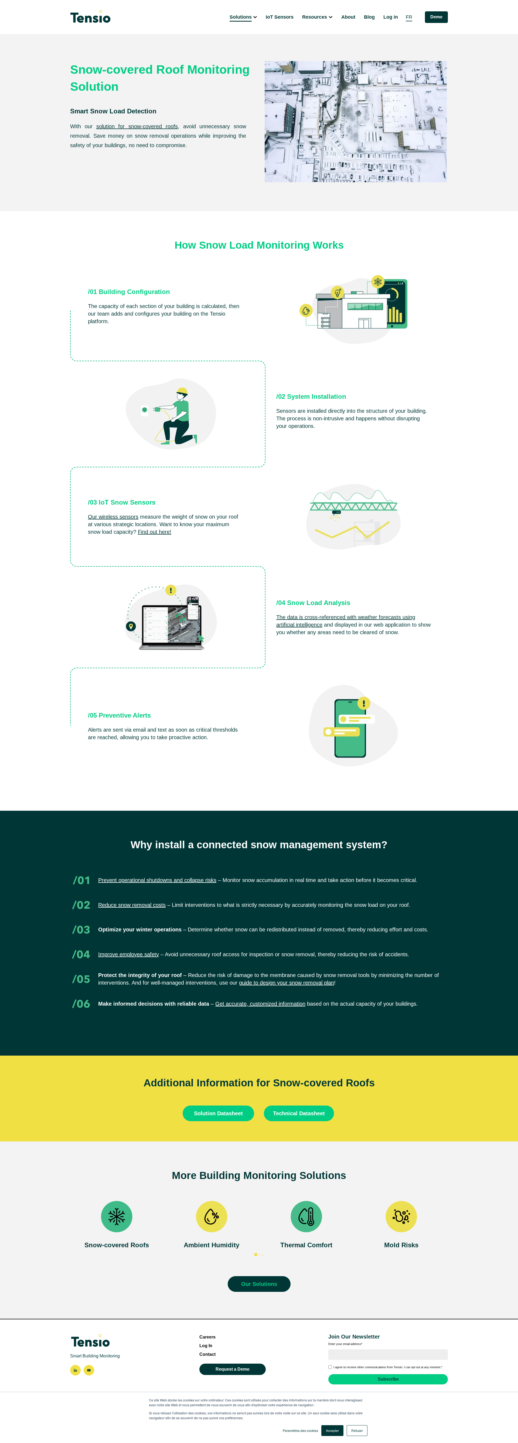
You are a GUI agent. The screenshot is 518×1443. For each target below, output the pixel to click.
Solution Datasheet (218, 1113)
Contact (207, 1354)
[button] (255, 1254)
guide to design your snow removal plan (286, 983)
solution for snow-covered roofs (137, 126)
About (348, 17)
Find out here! (154, 532)
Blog (369, 17)
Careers (207, 1337)
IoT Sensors (280, 17)
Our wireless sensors (113, 517)
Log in (390, 17)
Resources (314, 17)
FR (409, 17)
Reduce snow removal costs (132, 905)
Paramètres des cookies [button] (300, 1430)
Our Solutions (259, 1284)
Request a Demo (233, 1369)
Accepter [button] (332, 1430)
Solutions (241, 17)
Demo (436, 17)
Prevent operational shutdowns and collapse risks (157, 880)
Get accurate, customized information (260, 1004)
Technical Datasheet (299, 1113)
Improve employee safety (128, 954)
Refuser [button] (357, 1430)
